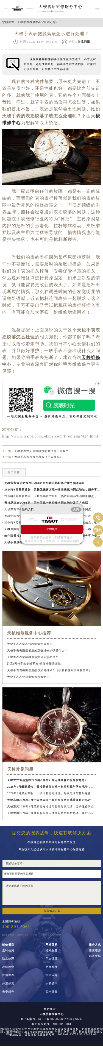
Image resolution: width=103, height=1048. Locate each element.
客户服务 (52, 991)
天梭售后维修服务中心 (60, 6)
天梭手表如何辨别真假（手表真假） (38, 456)
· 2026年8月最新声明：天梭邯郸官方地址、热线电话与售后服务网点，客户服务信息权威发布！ (51, 496)
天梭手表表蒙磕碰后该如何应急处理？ (33, 657)
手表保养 (52, 958)
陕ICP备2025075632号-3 (55, 1019)
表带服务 (8, 991)
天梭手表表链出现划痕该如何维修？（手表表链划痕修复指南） (49, 670)
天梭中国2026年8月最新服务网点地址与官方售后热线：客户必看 (50, 813)
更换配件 (52, 967)
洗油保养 (8, 975)
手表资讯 (52, 983)
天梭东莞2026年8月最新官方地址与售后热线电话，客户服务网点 (50, 806)
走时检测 (8, 950)
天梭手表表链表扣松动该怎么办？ (29, 643)
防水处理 (8, 958)
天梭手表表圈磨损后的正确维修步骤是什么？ (37, 650)
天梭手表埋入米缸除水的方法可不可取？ (41, 451)
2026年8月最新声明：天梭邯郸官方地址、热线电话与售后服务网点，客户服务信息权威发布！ (51, 793)
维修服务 (52, 950)
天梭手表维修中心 (29, 22)
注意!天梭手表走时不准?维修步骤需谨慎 (34, 663)
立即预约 (51, 529)
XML (78, 1019)
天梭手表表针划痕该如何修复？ (28, 676)
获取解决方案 (52, 910)
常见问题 (49, 22)
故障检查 (8, 967)
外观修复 (8, 983)
